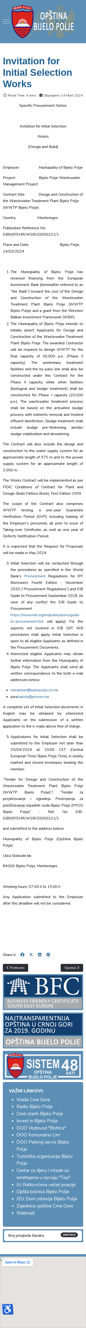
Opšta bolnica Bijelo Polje (42, 1192)
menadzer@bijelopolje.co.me (34, 690)
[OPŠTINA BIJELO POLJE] (43, 21)
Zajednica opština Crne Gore (44, 1206)
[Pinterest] (48, 954)
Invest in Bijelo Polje (37, 1121)
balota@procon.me (33, 696)
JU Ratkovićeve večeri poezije (45, 1185)
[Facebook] (22, 954)
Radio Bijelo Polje (34, 1107)
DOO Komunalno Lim (38, 1135)
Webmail (25, 1213)
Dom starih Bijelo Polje (39, 1114)
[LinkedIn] (39, 954)
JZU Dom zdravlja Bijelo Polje (46, 1199)
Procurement (35, 576)
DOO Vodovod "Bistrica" (41, 1128)
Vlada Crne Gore (33, 1100)
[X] (31, 954)
